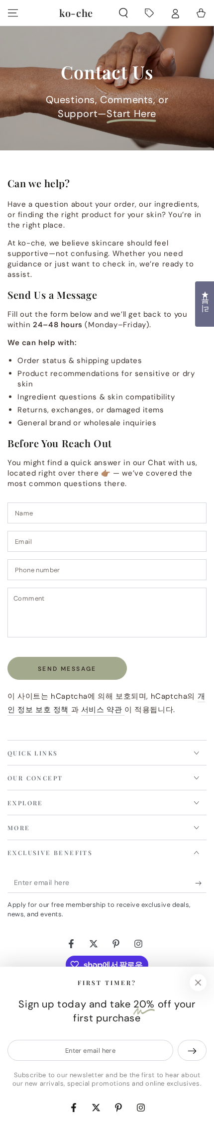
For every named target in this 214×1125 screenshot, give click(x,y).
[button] (123, 12)
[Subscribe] (201, 883)
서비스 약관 (102, 710)
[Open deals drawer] (149, 12)
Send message (67, 669)
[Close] (198, 983)
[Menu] (13, 12)
